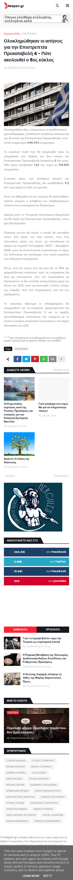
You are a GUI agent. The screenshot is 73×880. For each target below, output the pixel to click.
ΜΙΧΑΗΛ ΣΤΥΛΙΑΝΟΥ (41, 766)
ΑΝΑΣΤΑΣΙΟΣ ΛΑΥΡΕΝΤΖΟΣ (44, 802)
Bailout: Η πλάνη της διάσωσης (16, 460)
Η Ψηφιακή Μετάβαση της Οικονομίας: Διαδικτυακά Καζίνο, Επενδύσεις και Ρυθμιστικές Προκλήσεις (46, 658)
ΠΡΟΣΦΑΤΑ (53, 629)
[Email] (52, 359)
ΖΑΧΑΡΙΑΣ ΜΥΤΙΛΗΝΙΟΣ (53, 796)
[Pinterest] (35, 359)
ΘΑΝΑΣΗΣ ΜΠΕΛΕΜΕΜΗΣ (47, 821)
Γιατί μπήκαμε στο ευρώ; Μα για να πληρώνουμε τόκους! (54, 407)
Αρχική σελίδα (12, 34)
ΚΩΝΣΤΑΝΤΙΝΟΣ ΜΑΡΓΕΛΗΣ (20, 796)
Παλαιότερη (60, 476)
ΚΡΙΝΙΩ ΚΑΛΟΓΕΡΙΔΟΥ (17, 790)
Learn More (31, 875)
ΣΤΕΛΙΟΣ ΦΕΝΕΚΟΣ (39, 778)
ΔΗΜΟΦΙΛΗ (20, 629)
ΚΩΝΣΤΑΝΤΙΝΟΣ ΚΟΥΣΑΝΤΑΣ (21, 815)
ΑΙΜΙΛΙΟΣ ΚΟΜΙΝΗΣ (43, 809)
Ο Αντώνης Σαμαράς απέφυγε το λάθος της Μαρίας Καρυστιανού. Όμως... (42, 678)
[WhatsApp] (44, 359)
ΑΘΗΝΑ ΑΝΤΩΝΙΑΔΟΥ (17, 821)
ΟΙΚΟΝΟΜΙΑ (29, 34)
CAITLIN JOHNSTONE (52, 815)
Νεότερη (10, 476)
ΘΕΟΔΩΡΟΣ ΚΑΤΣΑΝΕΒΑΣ (43, 784)
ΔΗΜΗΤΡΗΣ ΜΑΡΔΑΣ (16, 809)
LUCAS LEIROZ (39, 772)
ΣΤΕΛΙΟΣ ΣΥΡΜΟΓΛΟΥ (43, 760)
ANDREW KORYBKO (16, 772)
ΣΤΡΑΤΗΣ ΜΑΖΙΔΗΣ (16, 760)
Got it (47, 875)
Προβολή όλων (61, 370)
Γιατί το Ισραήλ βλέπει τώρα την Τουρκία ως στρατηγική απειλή (42, 640)
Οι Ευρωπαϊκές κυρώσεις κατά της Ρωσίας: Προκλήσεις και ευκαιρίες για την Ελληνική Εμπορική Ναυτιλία (18, 412)
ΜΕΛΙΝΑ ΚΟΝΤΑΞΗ (15, 766)
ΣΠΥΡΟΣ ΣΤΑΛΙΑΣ (15, 802)
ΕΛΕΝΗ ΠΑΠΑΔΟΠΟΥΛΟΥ (48, 790)
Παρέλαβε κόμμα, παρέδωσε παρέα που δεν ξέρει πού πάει (36, 730)
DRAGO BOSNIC (14, 778)
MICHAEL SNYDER (15, 784)
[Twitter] (26, 359)
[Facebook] (17, 359)
